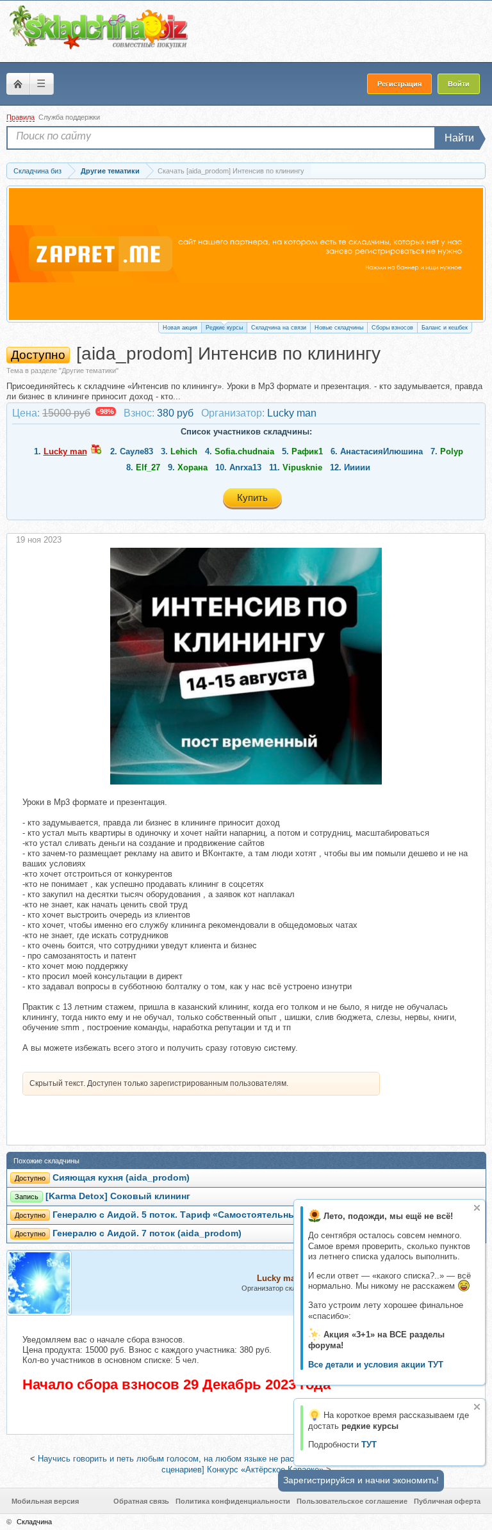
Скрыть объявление (477, 1208)
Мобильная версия (45, 1501)
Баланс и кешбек (445, 327)
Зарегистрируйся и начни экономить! (361, 1480)
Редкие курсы (224, 327)
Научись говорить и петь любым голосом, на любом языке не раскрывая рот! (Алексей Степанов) (228, 1458)
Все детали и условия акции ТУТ (375, 1364)
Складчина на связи (278, 327)
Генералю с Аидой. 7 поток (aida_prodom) (147, 1233)
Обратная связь (141, 1501)
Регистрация (399, 84)
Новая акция (180, 327)
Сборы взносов (392, 327)
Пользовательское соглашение (352, 1501)
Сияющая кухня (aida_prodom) (121, 1178)
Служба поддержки (69, 117)
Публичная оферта (447, 1501)
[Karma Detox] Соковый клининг (117, 1196)
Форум (17, 84)
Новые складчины (339, 327)
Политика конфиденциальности (233, 1501)
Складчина (34, 1522)
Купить (252, 497)
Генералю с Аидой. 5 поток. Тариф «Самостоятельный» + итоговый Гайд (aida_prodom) (253, 1215)
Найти (459, 137)
